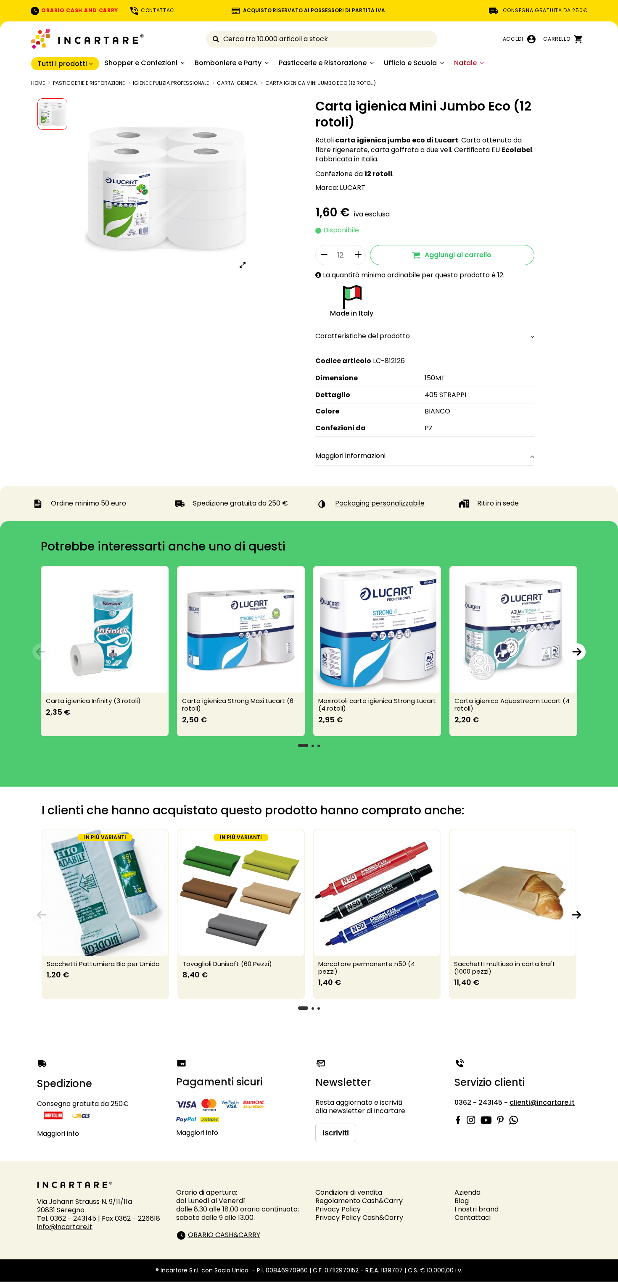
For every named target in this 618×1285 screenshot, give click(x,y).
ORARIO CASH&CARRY (224, 1235)
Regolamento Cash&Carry (359, 1201)
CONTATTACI (157, 10)
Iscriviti (335, 1133)
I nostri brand (476, 1209)
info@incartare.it (64, 1227)
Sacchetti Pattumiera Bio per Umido (103, 963)
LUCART (352, 187)
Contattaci (472, 1217)
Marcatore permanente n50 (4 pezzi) (366, 967)
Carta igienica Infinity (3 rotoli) (93, 700)
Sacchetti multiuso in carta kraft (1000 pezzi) (504, 967)
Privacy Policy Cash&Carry (359, 1217)
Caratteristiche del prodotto (362, 336)
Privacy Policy (338, 1209)
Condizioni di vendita (348, 1192)
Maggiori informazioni (350, 456)
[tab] (424, 337)
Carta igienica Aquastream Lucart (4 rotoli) (512, 704)
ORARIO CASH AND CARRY (79, 10)
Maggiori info (58, 1133)
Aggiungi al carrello (458, 255)
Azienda (467, 1192)
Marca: (326, 187)
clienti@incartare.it (542, 1102)
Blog (461, 1201)
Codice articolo (343, 361)
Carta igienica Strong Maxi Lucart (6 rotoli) (237, 704)
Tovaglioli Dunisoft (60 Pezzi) (227, 963)
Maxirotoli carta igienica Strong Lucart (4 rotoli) (377, 704)
